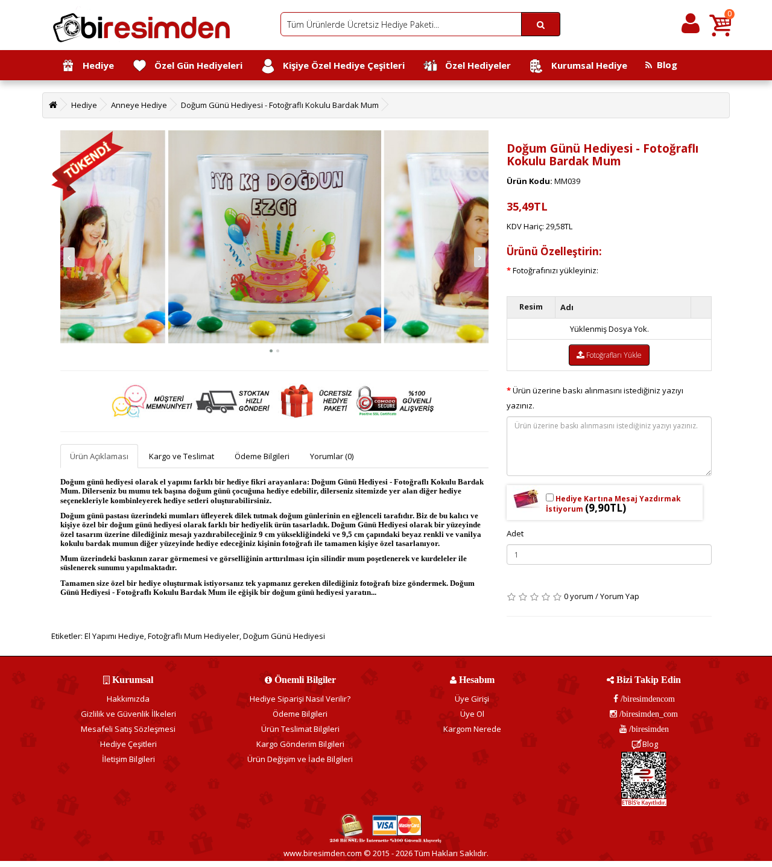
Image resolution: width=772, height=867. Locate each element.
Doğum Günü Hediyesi (284, 635)
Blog (664, 65)
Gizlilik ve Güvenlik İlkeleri (128, 713)
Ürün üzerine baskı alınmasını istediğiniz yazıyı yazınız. (595, 398)
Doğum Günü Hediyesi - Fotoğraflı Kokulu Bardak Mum (280, 105)
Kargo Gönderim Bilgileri (300, 743)
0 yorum (578, 596)
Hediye (94, 65)
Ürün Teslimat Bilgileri (300, 728)
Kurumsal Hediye (585, 65)
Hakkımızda (128, 698)
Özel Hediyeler (474, 65)
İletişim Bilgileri (128, 759)
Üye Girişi (472, 698)
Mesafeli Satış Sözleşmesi (128, 728)
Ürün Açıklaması (99, 456)
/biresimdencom (646, 698)
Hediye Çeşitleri (128, 743)
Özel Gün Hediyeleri (194, 65)
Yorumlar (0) (331, 456)
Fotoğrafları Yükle (613, 355)
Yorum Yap (619, 596)
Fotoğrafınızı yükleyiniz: (555, 270)
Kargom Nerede (472, 728)
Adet (515, 533)
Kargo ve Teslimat (181, 456)
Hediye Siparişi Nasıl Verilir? (300, 698)
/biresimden (648, 729)
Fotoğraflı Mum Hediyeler (193, 635)
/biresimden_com (647, 714)
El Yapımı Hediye (114, 635)
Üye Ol (472, 713)
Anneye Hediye (139, 105)
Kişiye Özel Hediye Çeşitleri (340, 65)
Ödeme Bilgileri (262, 456)
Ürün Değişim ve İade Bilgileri (300, 759)
